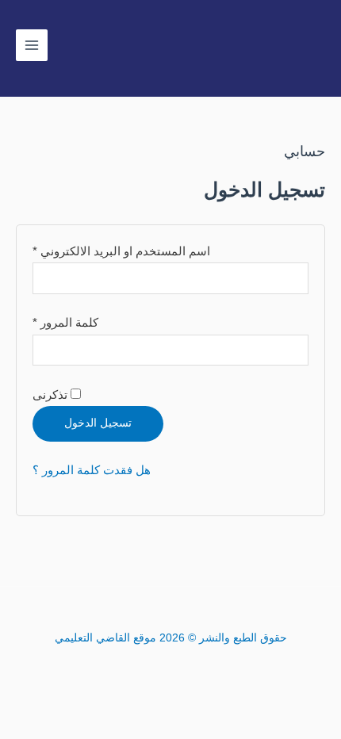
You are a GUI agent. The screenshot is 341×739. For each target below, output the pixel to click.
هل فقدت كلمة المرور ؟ (92, 470)
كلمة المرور (65, 320)
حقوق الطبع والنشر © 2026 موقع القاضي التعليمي (171, 638)
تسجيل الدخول (98, 423)
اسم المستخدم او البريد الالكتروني (121, 249)
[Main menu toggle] (32, 45)
